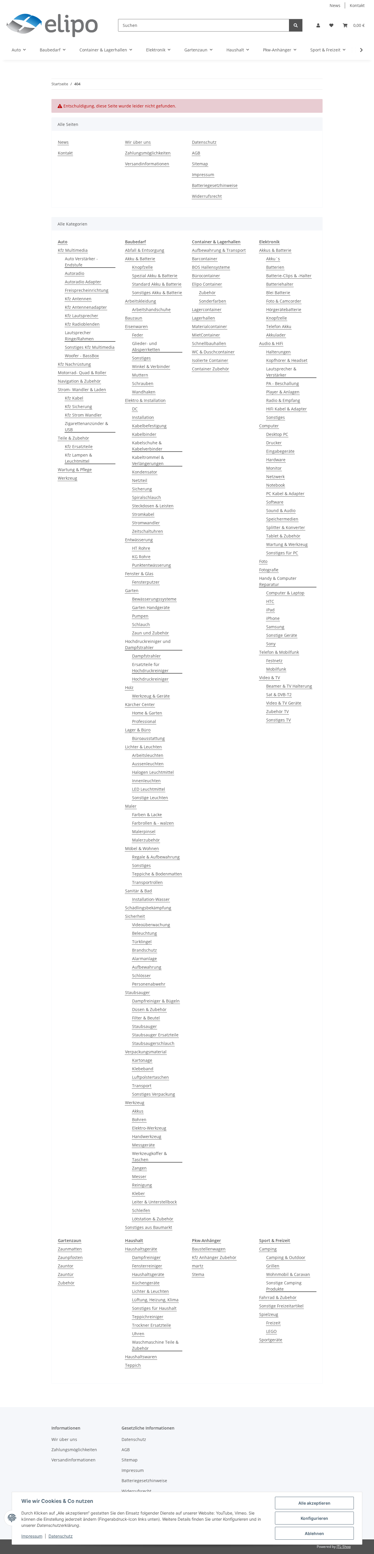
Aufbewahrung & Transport (219, 250)
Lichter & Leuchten (143, 747)
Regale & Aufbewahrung (156, 857)
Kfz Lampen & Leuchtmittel (78, 458)
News (335, 5)
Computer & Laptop (285, 593)
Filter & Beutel (146, 1018)
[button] (318, 25)
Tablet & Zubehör (283, 536)
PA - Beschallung (282, 383)
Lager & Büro (137, 730)
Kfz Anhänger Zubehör (214, 1257)
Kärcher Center (140, 704)
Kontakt (357, 5)
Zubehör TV (277, 711)
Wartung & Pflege (75, 469)
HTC (270, 601)
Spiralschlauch (146, 497)
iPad (270, 610)
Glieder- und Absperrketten (146, 346)
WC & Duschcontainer (213, 352)
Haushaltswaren (141, 1356)
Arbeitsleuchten (147, 755)
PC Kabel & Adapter (285, 493)
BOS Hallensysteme (211, 267)
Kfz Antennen (78, 298)
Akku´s (273, 258)
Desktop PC (277, 434)
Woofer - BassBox (82, 355)
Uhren (138, 1333)
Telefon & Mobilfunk (279, 652)
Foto (263, 561)
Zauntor (65, 1266)
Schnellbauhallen (209, 343)
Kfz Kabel (74, 398)
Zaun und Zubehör (150, 633)
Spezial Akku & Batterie (154, 275)
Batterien (275, 267)
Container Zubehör (210, 369)
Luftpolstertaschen (150, 1077)
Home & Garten (147, 713)
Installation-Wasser (151, 899)
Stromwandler (146, 522)
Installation (143, 417)
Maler (130, 806)
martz (197, 1266)
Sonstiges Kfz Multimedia (90, 347)
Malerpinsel (143, 831)
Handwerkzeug (146, 1136)
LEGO (271, 1331)
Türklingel (142, 941)
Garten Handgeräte (151, 607)
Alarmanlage (144, 958)
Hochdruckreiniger (150, 679)
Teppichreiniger (147, 1316)
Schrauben (142, 383)
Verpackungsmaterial (146, 1051)
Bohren (139, 1119)
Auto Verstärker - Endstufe (81, 262)
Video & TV (269, 677)
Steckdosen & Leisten (153, 506)
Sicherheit (135, 916)
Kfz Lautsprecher (81, 315)
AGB (196, 153)
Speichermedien (282, 519)
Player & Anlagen (282, 392)
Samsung (275, 626)
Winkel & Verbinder (151, 366)
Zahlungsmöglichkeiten (148, 153)
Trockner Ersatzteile (151, 1325)
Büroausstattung (148, 738)
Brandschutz (144, 950)
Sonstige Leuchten (150, 797)
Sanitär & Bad (138, 891)
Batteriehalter (279, 284)
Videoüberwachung (151, 924)
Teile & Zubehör (73, 438)
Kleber (138, 1193)
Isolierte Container (210, 360)
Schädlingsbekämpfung (148, 907)
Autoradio (74, 273)
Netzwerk (275, 476)
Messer (139, 1176)
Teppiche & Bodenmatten (157, 874)
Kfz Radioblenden (82, 324)
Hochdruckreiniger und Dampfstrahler (148, 644)
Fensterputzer (146, 582)
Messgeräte (143, 1145)
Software (274, 502)
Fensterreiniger (147, 1266)
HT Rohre (141, 548)
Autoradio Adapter (83, 282)
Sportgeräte (270, 1340)
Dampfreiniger (146, 1257)
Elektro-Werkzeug (149, 1128)
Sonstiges (141, 358)
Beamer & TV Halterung (289, 686)
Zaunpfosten (70, 1257)
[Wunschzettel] (331, 25)
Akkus (137, 1111)
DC (135, 409)
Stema (198, 1274)
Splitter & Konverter (285, 527)
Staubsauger (137, 992)
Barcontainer (204, 258)
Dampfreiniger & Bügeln (156, 1001)
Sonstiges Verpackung (153, 1094)
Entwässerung (139, 539)
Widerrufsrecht (207, 196)
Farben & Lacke (147, 814)
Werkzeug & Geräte (151, 696)
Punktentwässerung (151, 565)
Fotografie (268, 570)
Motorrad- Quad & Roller (82, 372)
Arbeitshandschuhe (151, 309)
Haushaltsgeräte (141, 1249)
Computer (269, 426)
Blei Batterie (278, 292)
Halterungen (278, 352)
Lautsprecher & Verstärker (281, 372)
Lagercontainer (206, 309)
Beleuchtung (144, 933)
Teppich (133, 1365)
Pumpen (140, 616)
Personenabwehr (148, 984)
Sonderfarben (212, 301)
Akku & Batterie (140, 258)
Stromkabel (143, 514)
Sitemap (200, 163)
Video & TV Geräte (283, 703)
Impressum (31, 1536)
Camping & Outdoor (285, 1257)
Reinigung (142, 1185)
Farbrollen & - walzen (153, 823)
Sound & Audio (280, 510)
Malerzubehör (146, 840)
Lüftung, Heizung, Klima (155, 1299)
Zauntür (66, 1274)
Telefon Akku (278, 326)
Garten (131, 590)
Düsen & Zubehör (149, 1009)
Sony (271, 643)
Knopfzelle (142, 267)
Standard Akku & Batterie (156, 284)
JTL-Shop (344, 1546)
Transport (141, 1085)
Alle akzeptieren (314, 1503)
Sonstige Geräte (281, 635)
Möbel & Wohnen (142, 848)
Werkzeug (67, 478)
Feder (137, 335)
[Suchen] (295, 25)
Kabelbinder (144, 434)
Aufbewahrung (146, 967)
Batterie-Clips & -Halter (288, 275)
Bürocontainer (206, 275)
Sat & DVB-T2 (279, 694)
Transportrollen (147, 882)
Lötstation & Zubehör (152, 1219)
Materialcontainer (209, 326)
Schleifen (141, 1210)
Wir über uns (138, 142)
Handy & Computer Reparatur (278, 581)
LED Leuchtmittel (148, 789)
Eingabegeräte (280, 451)
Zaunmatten (70, 1249)
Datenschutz (61, 1536)
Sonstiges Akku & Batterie (157, 292)
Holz (129, 687)
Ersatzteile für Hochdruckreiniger (150, 667)
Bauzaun (133, 318)
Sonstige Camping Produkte (284, 1286)
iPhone (273, 618)
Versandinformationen (147, 163)
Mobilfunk (276, 669)
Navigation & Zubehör (79, 381)
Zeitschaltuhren (147, 531)
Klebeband (142, 1068)
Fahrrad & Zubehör (278, 1297)
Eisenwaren (136, 326)
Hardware (275, 459)
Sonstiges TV (278, 720)
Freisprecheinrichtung (86, 290)
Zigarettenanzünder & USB (86, 426)
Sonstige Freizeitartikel (281, 1306)
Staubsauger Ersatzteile (155, 1035)
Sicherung (142, 489)
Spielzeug (268, 1314)
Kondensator (144, 472)
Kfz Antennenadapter (86, 307)
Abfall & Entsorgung (144, 250)
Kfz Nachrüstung (74, 364)
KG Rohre (141, 556)
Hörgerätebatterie (283, 309)
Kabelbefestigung (149, 426)
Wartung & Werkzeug (287, 544)
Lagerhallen (203, 318)
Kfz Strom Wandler (83, 415)
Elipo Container (207, 284)
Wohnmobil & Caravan (288, 1274)
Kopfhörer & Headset (286, 360)
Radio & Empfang (283, 400)
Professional (144, 721)
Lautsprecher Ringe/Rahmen (79, 335)
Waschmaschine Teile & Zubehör (155, 1345)
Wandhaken (143, 392)
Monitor (274, 468)
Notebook (275, 485)
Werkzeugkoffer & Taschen (149, 1156)
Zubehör (207, 292)
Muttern (140, 375)
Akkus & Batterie (275, 250)
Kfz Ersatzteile (79, 446)
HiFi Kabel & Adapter (286, 409)
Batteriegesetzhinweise (215, 185)
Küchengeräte (146, 1283)
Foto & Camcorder (283, 301)
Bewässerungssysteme (154, 599)
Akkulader (276, 335)
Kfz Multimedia (73, 250)
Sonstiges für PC (282, 553)
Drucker (274, 442)
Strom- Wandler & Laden (82, 389)
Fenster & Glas (139, 573)
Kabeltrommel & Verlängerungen (148, 460)
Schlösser (141, 975)
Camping (268, 1249)
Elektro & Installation (145, 400)
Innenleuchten (146, 780)
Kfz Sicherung (78, 406)
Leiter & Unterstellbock (154, 1202)
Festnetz (274, 660)
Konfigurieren (314, 1518)
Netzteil (139, 480)
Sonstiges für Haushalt (154, 1308)
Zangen (139, 1168)
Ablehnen (314, 1533)
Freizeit (273, 1323)
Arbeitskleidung (140, 301)
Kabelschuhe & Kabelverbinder (147, 446)
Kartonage (142, 1060)
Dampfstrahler (146, 656)
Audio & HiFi (271, 343)
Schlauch (141, 624)
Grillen (272, 1266)
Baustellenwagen (209, 1249)
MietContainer (206, 335)
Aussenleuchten (148, 763)
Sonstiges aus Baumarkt (148, 1227)
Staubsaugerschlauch (153, 1043)
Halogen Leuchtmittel (153, 772)
